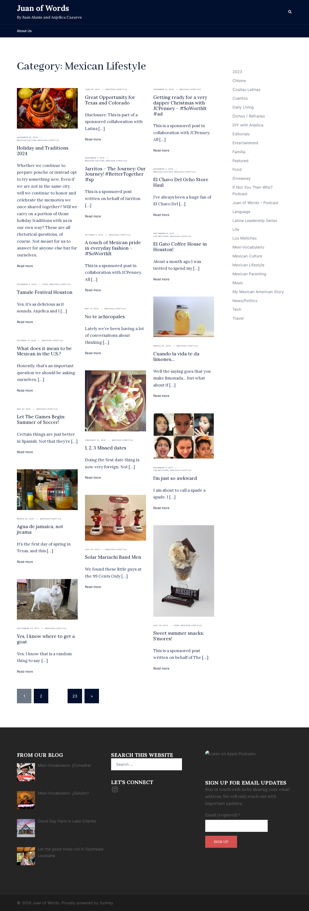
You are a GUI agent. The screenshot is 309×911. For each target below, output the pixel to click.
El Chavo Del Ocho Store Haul (180, 182)
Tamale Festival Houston (44, 292)
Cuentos (240, 98)
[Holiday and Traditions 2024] (47, 107)
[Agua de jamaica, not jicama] (47, 489)
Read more (25, 266)
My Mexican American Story (258, 291)
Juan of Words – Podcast (255, 202)
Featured (240, 160)
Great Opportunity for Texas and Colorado (110, 100)
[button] (290, 12)
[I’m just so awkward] (183, 435)
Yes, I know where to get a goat (46, 639)
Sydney (106, 902)
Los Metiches (161, 236)
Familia (238, 151)
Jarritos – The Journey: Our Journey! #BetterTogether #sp (115, 174)
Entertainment (245, 142)
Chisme (239, 80)
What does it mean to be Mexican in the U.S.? (44, 351)
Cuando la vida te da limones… (176, 356)
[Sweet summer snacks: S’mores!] (183, 570)
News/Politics (244, 300)
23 (74, 696)
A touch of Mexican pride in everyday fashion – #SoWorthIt (113, 248)
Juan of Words (43, 8)
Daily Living (243, 107)
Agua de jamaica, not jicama (40, 529)
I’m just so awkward (175, 478)
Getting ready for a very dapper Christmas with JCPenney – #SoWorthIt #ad (180, 105)
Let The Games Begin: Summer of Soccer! (41, 419)
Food (45, 284)
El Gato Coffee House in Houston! (180, 246)
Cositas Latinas (246, 89)
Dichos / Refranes (248, 116)
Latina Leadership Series (254, 220)
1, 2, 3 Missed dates (105, 448)
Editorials (241, 133)
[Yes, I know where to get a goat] (47, 598)
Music (237, 282)
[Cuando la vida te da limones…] (183, 316)
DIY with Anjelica (247, 125)
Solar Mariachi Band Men (113, 557)
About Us (24, 31)
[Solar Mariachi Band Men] (115, 517)
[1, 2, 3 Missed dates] (115, 400)
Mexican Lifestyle (48, 140)
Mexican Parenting (249, 273)
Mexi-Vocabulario (248, 247)
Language (241, 211)
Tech (236, 309)
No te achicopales (105, 316)
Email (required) (222, 815)
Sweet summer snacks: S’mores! (178, 636)
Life (235, 229)
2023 (237, 71)
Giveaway (241, 178)
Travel (238, 318)
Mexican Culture (26, 140)
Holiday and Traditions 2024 (42, 150)
